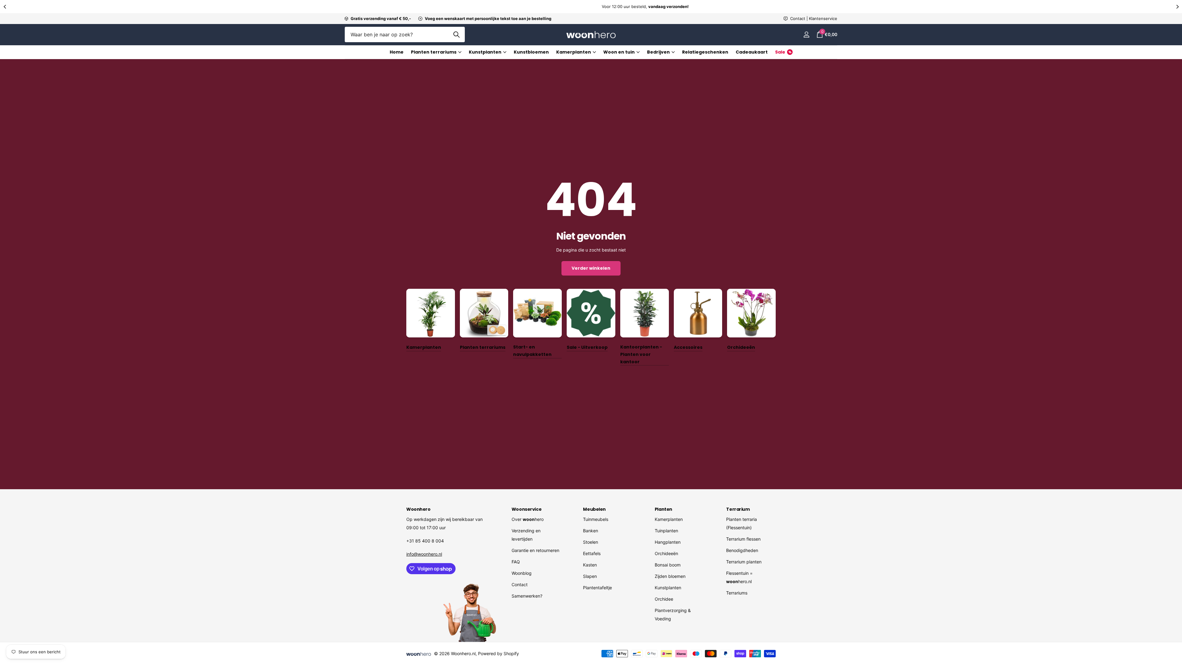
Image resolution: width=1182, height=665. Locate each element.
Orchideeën (666, 553)
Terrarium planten (744, 561)
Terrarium (738, 509)
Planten (663, 509)
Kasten (590, 564)
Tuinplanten (666, 530)
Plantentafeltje (597, 587)
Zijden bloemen (670, 576)
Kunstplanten (485, 52)
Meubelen (594, 509)
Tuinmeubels (595, 519)
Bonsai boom (668, 564)
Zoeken (456, 34)
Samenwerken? (527, 595)
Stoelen (590, 542)
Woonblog (522, 573)
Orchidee (664, 599)
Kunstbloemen (531, 52)
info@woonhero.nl (424, 554)
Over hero (528, 519)
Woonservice (526, 509)
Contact (520, 584)
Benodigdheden (742, 550)
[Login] (806, 35)
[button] (4, 6)
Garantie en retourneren (535, 550)
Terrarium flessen (743, 539)
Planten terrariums (433, 52)
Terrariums (736, 592)
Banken (590, 530)
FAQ (516, 561)
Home (397, 52)
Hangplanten (668, 542)
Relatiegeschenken (705, 52)
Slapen (590, 576)
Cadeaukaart (752, 52)
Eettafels (592, 553)
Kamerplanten (573, 52)
